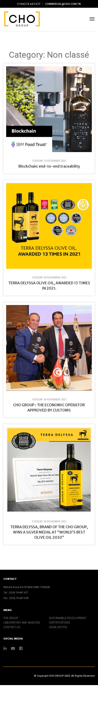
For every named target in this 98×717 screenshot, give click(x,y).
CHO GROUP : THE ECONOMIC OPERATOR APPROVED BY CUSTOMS (49, 407)
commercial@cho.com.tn (63, 3)
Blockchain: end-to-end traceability (49, 166)
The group (10, 618)
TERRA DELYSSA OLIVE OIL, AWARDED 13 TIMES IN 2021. (49, 285)
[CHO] (21, 19)
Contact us (11, 627)
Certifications (59, 622)
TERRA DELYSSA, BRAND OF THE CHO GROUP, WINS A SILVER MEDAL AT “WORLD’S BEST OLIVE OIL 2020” (49, 532)
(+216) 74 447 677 (28, 3)
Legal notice (58, 627)
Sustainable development (67, 618)
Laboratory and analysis (21, 622)
